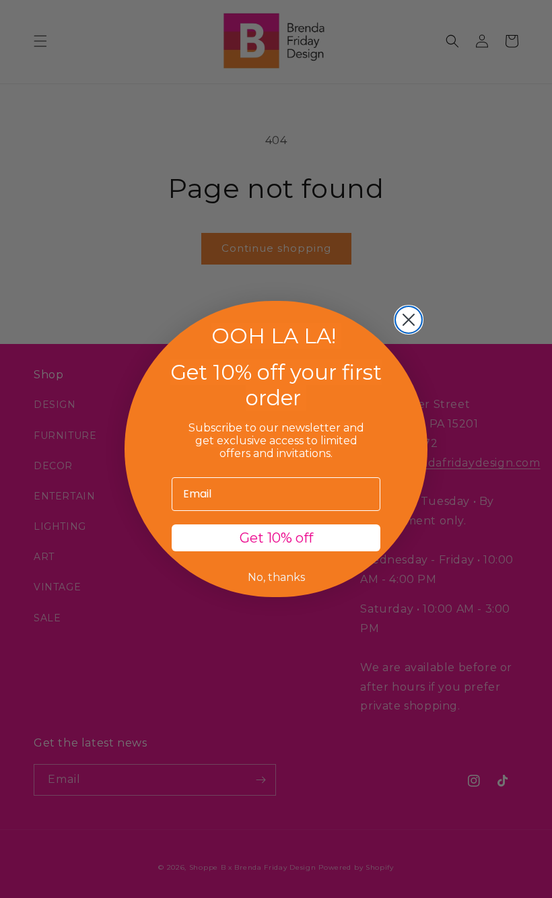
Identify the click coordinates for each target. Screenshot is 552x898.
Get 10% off (276, 538)
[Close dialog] (408, 319)
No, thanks (276, 577)
